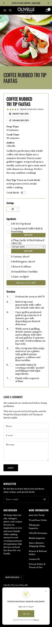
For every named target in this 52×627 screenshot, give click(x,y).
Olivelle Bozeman (38, 533)
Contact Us (34, 559)
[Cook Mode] (23, 192)
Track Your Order (38, 520)
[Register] (44, 499)
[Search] (10, 10)
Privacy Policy (21, 414)
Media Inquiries (37, 538)
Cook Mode (12, 192)
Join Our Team (36, 515)
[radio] (7, 109)
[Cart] (47, 10)
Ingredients (11, 219)
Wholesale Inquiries (34, 526)
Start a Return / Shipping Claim (37, 544)
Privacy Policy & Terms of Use (37, 565)
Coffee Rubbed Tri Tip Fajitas (19, 101)
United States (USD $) (12, 577)
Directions (10, 291)
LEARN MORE (35, 3)
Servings (10, 203)
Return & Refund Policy (38, 553)
